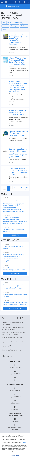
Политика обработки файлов (12, 337)
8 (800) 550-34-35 (15, 390)
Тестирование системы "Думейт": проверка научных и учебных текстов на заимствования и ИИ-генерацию (15, 287)
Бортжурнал (14, 26)
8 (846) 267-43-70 (15, 367)
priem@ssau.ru (15, 403)
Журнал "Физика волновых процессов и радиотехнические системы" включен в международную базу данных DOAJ (18, 86)
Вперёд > (26, 188)
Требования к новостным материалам (15, 428)
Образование (18, 22)
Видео (4, 29)
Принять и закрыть (15, 455)
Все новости (15, 273)
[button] (19, 2)
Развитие (5, 26)
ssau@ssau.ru (15, 380)
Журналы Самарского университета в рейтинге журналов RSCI (18, 112)
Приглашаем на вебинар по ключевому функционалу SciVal (18, 133)
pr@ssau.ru (15, 421)
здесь (16, 440)
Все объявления (15, 308)
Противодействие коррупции (12, 350)
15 (21, 187)
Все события (15, 235)
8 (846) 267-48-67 (15, 397)
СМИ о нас (24, 26)
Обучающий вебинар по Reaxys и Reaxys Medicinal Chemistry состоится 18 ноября (18, 171)
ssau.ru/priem (15, 409)
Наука (9, 22)
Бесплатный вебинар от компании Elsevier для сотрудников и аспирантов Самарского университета (18, 153)
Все (4, 22)
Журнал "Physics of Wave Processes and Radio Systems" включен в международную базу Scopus (18, 62)
